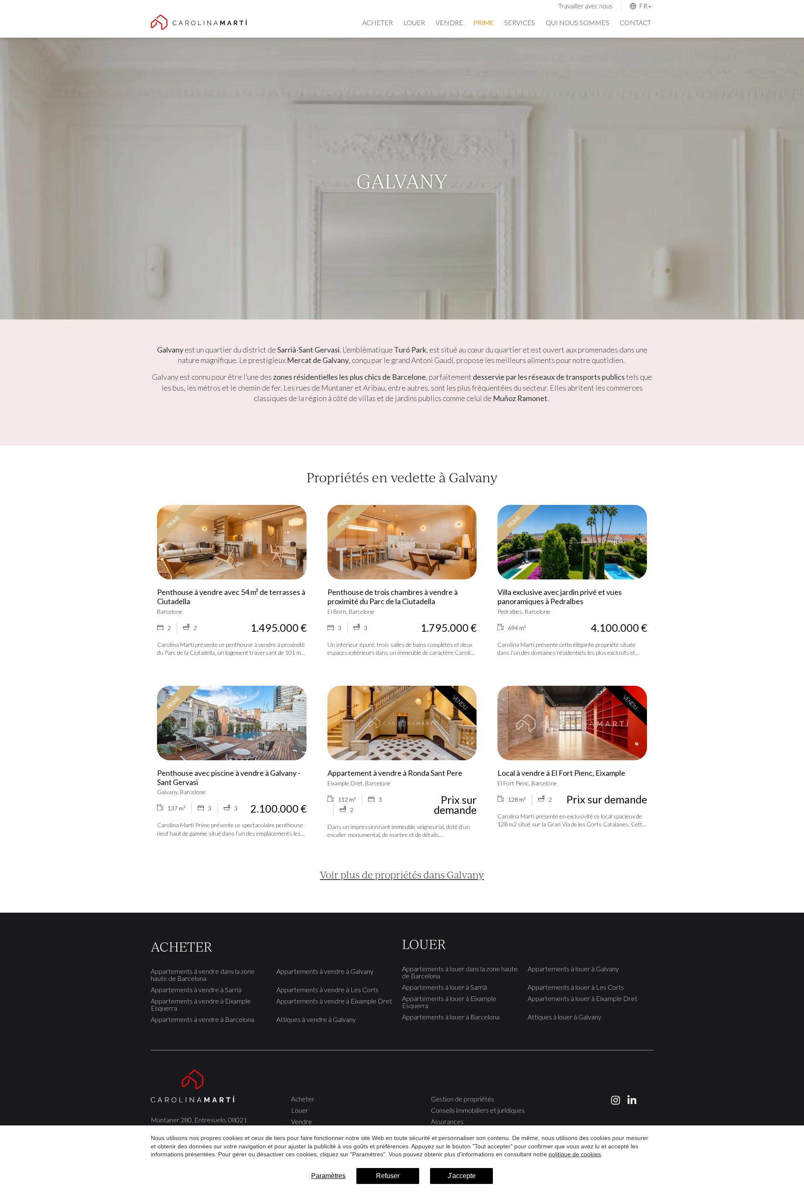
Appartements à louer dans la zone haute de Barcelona (460, 972)
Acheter (377, 22)
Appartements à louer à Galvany (573, 969)
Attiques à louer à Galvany (564, 1017)
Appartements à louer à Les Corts (576, 987)
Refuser (387, 1175)
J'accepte (462, 1175)
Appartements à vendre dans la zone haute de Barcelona (203, 974)
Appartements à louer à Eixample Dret (582, 998)
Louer (414, 22)
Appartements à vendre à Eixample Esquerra (201, 1004)
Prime (484, 22)
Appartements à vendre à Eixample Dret (334, 1001)
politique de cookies (575, 1154)
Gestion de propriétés (462, 1098)
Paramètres (328, 1175)
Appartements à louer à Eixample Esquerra (449, 1001)
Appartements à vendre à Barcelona (202, 1019)
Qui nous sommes (577, 22)
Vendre (449, 22)
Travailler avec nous (585, 6)
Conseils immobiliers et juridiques (478, 1110)
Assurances (447, 1121)
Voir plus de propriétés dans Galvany (402, 874)
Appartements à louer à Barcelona (451, 1017)
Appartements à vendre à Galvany (325, 971)
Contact (635, 22)
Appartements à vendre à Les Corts (327, 989)
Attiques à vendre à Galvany (316, 1019)
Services (519, 22)
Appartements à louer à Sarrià (444, 987)
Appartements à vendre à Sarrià (196, 989)
